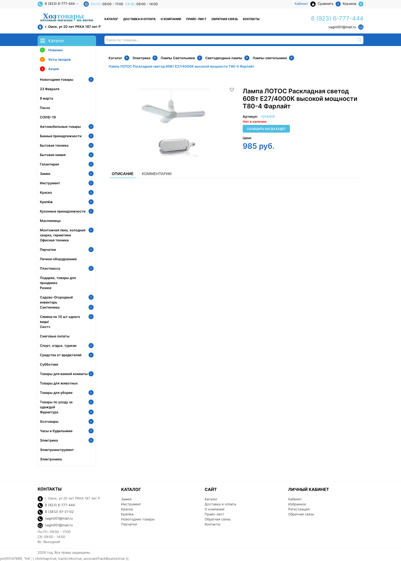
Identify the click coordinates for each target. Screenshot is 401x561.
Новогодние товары (56, 79)
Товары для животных (59, 383)
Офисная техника (54, 240)
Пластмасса (50, 268)
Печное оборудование (58, 259)
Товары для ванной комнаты (64, 374)
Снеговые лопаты (55, 336)
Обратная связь (224, 19)
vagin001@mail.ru (342, 27)
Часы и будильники (56, 431)
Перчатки (48, 249)
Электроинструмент (57, 450)
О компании (171, 19)
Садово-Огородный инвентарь (56, 299)
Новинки (55, 50)
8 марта (46, 98)
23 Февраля (49, 89)
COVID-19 (48, 117)
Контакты (251, 19)
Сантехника (50, 307)
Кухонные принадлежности (63, 211)
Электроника (51, 459)
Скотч (45, 327)
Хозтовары (49, 421)
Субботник (49, 364)
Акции (53, 69)
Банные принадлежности (61, 136)
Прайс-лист (196, 19)
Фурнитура (49, 412)
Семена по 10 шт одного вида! (60, 319)
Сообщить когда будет (266, 129)
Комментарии (156, 174)
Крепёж (46, 202)
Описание (122, 174)
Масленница (50, 221)
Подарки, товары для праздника (58, 280)
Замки (45, 174)
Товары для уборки (56, 393)
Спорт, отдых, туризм (58, 345)
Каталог (111, 19)
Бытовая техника (54, 145)
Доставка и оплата (139, 19)
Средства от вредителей (60, 355)
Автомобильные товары (60, 126)
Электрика (49, 440)
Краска (46, 192)
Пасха (45, 108)
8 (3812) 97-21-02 (59, 512)
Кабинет (295, 499)
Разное (45, 288)
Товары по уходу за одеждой (56, 404)
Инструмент (50, 183)
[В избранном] (232, 89)
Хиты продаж (59, 59)
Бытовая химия (53, 155)
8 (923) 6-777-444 (60, 3)
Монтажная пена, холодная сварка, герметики (62, 232)
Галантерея (49, 164)
